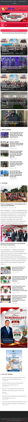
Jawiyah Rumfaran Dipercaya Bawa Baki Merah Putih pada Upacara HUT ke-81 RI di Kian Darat (19, 279)
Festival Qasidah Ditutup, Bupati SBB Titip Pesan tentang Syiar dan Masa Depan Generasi (14, 34)
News (10, 44)
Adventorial (5, 44)
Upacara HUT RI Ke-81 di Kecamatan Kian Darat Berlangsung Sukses (18, 269)
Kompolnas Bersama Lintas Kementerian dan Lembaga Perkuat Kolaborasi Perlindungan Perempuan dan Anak (19, 298)
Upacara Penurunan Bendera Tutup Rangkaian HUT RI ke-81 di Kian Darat (13, 244)
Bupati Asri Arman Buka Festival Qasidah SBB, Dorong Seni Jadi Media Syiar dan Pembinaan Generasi (14, 104)
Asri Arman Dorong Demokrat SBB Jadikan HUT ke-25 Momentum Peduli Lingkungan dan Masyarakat (16, 173)
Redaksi (15, 1)
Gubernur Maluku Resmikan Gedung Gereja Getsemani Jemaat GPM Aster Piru (13, 49)
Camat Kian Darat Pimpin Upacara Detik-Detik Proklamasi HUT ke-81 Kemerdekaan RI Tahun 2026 (19, 288)
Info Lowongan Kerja (22, 1)
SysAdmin (9, 420)
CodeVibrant (23, 419)
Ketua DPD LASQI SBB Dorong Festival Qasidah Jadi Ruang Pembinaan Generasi (14, 122)
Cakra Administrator (8, 53)
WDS (20, 420)
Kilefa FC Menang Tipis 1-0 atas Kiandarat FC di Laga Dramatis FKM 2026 (13, 204)
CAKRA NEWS (4, 207)
